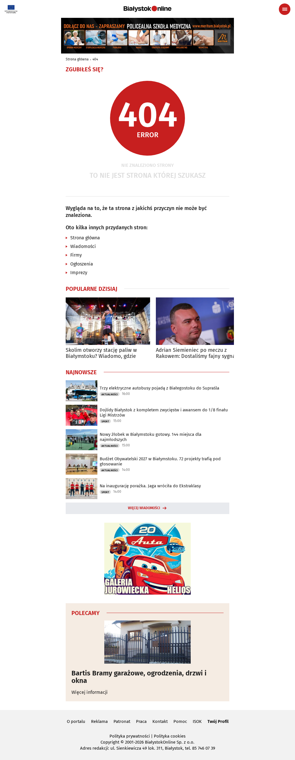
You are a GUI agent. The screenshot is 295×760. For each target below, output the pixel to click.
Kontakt (160, 721)
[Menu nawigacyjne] (284, 9)
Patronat (122, 721)
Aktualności (109, 394)
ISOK (197, 721)
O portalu (76, 721)
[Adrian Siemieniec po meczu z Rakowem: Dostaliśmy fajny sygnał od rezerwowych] (198, 321)
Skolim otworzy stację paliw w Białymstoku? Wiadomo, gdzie (101, 353)
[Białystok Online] (147, 9)
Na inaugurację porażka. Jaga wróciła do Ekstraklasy (150, 485)
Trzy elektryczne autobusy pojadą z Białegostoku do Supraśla (159, 388)
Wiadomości (83, 246)
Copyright (110, 742)
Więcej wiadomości (144, 508)
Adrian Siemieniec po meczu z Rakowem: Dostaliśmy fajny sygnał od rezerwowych (196, 353)
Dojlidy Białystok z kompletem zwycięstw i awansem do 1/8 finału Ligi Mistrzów (164, 412)
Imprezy (78, 272)
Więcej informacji (89, 692)
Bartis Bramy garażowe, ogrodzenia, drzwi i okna (139, 677)
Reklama (99, 721)
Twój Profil (217, 721)
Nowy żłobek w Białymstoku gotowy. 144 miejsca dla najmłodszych (150, 437)
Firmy (76, 255)
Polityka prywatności (129, 736)
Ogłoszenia (81, 264)
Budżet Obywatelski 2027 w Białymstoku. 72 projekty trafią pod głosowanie (160, 461)
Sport (105, 421)
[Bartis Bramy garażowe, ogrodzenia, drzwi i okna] (147, 642)
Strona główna (77, 59)
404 (95, 59)
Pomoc (180, 721)
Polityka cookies (170, 736)
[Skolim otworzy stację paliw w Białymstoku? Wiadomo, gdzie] (108, 321)
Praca (141, 721)
